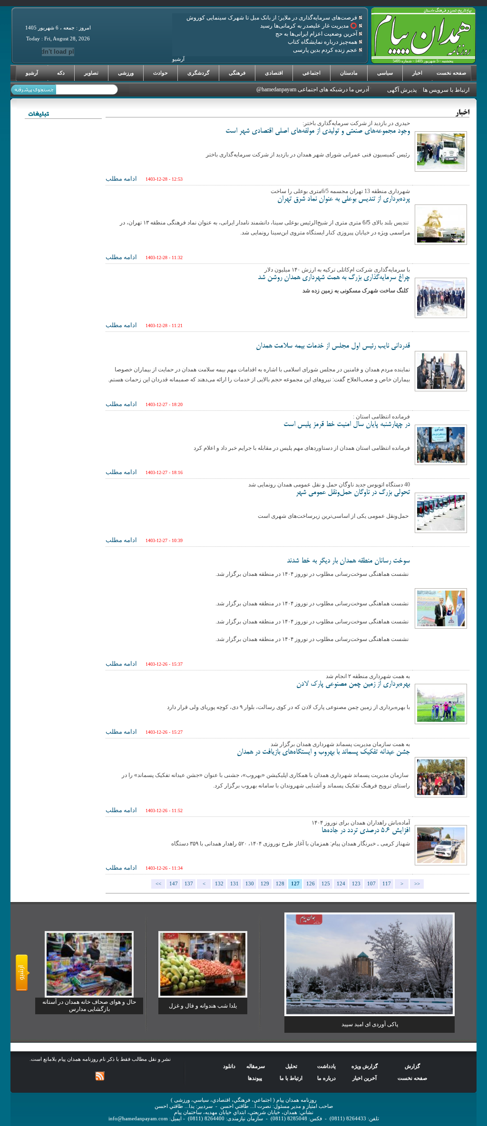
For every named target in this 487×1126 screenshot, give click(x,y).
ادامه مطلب (121, 178)
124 (341, 883)
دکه (61, 73)
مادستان (349, 73)
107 (371, 883)
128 (280, 883)
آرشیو (32, 73)
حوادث (160, 73)
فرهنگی (237, 73)
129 (265, 883)
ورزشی (126, 73)
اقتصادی (274, 73)
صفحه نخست (451, 73)
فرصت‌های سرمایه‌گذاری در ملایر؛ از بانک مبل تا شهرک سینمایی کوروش (272, 17)
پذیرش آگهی (402, 90)
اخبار (417, 73)
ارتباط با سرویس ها (446, 90)
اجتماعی (311, 73)
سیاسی (385, 73)
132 (219, 883)
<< (158, 883)
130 (249, 883)
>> (417, 883)
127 (295, 883)
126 (310, 883)
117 (386, 883)
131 (234, 883)
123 (356, 883)
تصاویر (91, 73)
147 (173, 883)
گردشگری (198, 73)
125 (325, 883)
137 (189, 883)
